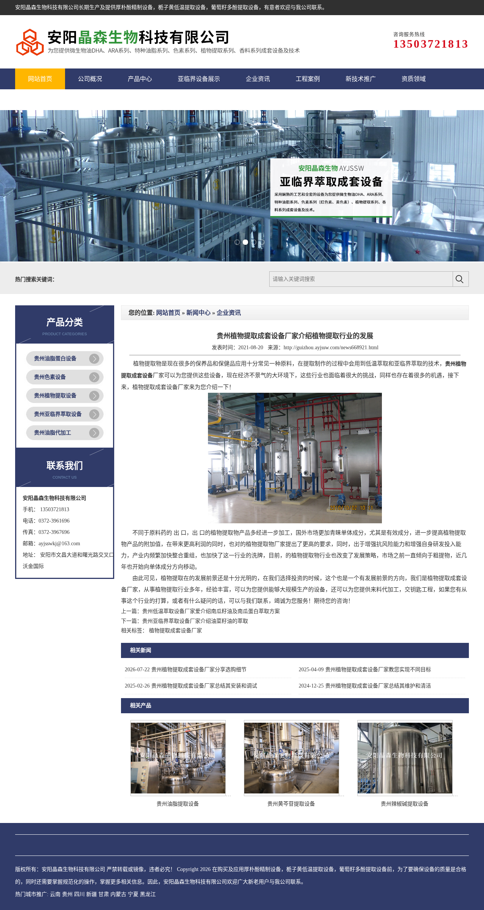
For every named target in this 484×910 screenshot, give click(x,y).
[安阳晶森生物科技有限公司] (159, 41)
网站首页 (168, 313)
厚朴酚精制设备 (134, 7)
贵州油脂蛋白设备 (55, 358)
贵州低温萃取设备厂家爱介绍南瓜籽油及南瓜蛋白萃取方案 (211, 611)
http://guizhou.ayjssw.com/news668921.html (331, 347)
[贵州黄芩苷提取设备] (291, 794)
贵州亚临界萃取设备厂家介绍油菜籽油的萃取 (195, 621)
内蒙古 (118, 894)
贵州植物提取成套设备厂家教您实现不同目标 (365, 669)
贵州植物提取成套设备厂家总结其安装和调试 (191, 686)
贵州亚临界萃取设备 (58, 414)
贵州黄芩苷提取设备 (291, 804)
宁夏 (133, 894)
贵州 (67, 894)
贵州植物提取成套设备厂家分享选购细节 (186, 669)
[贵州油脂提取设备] (178, 794)
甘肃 (103, 894)
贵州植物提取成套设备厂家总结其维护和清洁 (365, 686)
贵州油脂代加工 (52, 433)
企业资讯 (229, 313)
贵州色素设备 (50, 377)
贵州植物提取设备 (55, 395)
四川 (79, 894)
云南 (55, 894)
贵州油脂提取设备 (178, 804)
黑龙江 (148, 894)
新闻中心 (198, 313)
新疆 (91, 894)
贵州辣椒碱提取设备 (404, 804)
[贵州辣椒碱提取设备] (405, 794)
